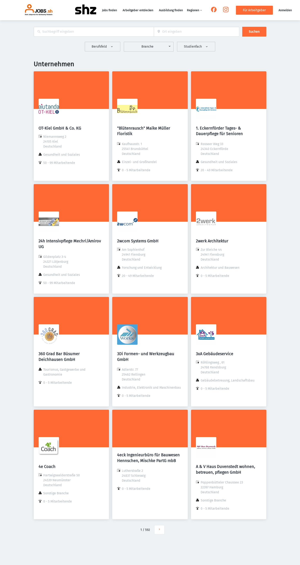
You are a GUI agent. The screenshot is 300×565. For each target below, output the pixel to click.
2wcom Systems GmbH (138, 240)
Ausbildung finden (171, 10)
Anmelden (285, 10)
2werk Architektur (212, 240)
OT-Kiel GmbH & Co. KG (60, 128)
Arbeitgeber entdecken (138, 10)
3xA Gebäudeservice (214, 353)
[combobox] (94, 32)
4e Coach (47, 466)
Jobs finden (109, 10)
